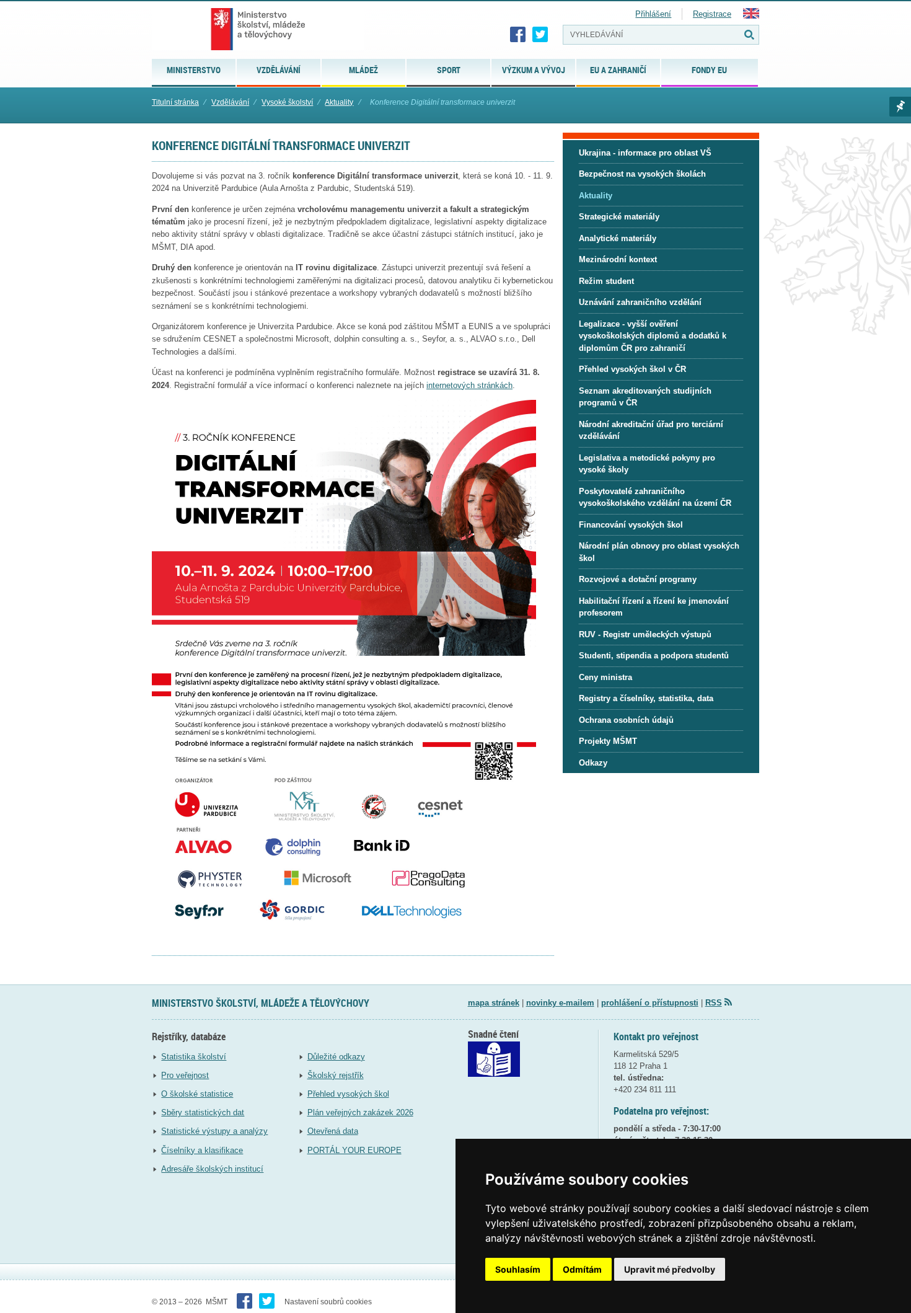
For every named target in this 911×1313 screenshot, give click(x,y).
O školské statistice (197, 1094)
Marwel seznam (900, 107)
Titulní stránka (175, 102)
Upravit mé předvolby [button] (669, 1269)
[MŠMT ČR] (258, 29)
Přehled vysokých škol (348, 1094)
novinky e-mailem (560, 1002)
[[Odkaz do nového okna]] (494, 1074)
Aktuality (339, 102)
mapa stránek (493, 1002)
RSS (713, 1002)
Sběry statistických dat (202, 1112)
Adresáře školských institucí (212, 1169)
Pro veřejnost (185, 1075)
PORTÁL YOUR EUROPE (354, 1150)
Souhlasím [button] (517, 1269)
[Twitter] (540, 35)
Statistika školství (193, 1056)
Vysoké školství (287, 102)
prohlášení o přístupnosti (649, 1002)
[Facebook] (518, 35)
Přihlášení (653, 14)
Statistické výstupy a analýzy (214, 1131)
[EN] (751, 15)
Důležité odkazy (336, 1056)
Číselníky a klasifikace (202, 1150)
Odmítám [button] (582, 1269)
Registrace (712, 14)
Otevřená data (332, 1131)
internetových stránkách (469, 385)
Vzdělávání (230, 102)
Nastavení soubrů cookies (328, 1302)
